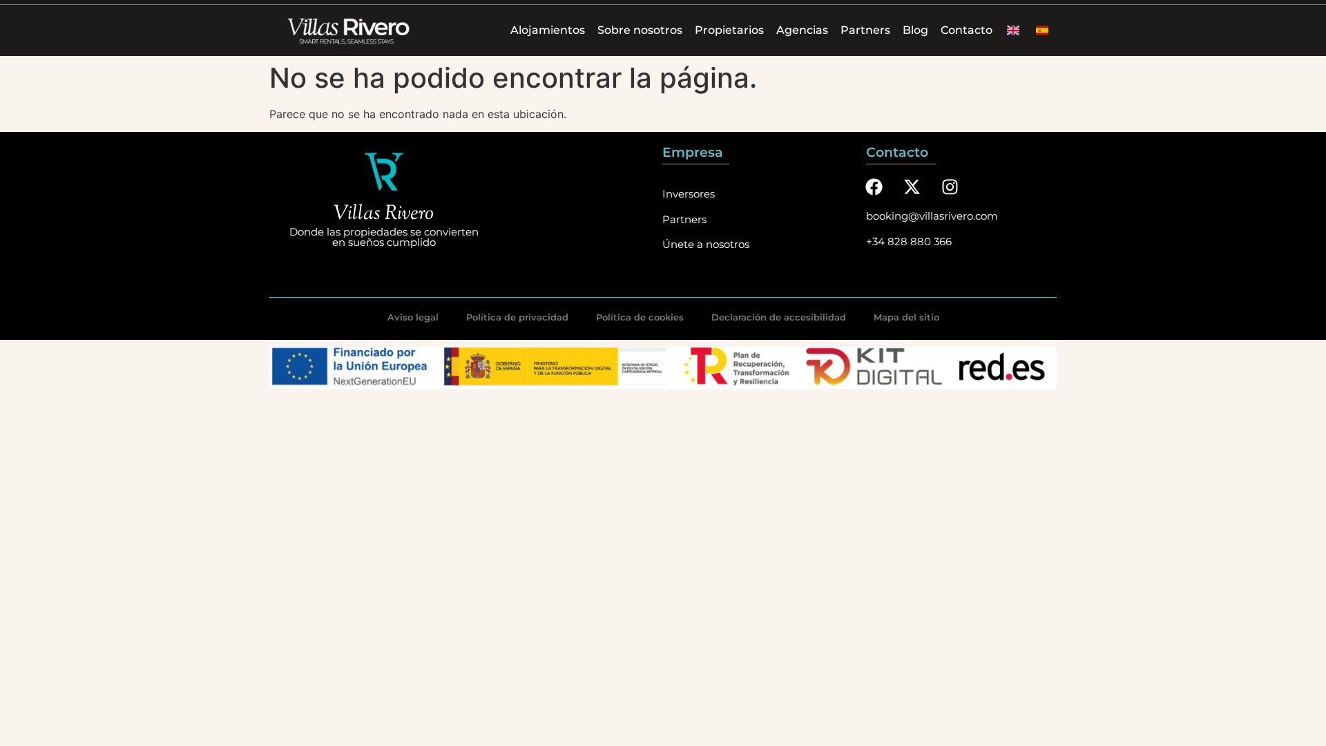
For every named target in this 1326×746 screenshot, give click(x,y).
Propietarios (729, 30)
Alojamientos (547, 30)
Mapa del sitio (906, 317)
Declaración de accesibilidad (778, 317)
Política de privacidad (517, 317)
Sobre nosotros (639, 30)
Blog (915, 30)
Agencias (802, 30)
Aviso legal (413, 317)
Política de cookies (640, 317)
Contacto (966, 30)
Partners (865, 30)
